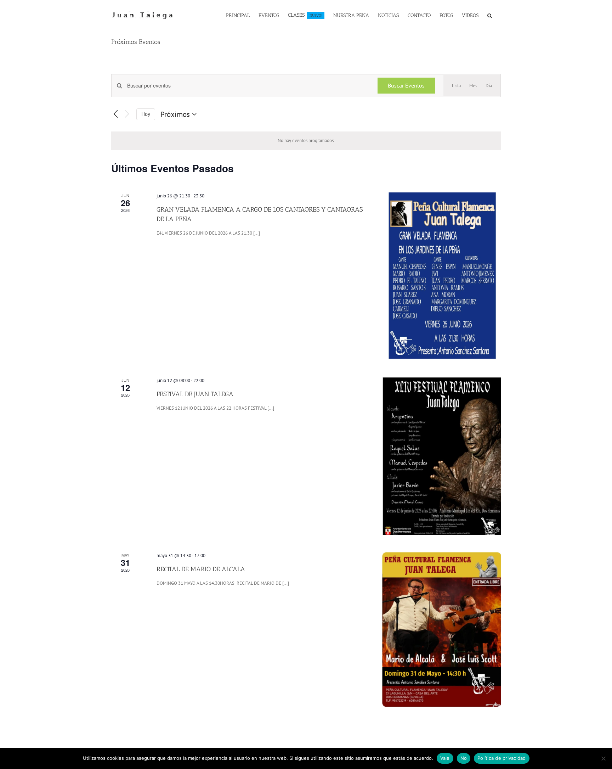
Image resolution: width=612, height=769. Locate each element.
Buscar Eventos (406, 85)
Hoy (145, 114)
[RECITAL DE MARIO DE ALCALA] (441, 629)
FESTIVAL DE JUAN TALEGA (195, 394)
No (463, 758)
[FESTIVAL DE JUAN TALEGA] (441, 456)
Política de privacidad (501, 758)
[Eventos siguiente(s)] (127, 114)
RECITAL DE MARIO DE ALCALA (201, 569)
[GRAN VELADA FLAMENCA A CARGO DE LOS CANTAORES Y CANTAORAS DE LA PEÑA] (441, 276)
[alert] (306, 140)
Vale (445, 758)
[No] (603, 758)
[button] (489, 15)
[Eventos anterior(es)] (115, 114)
